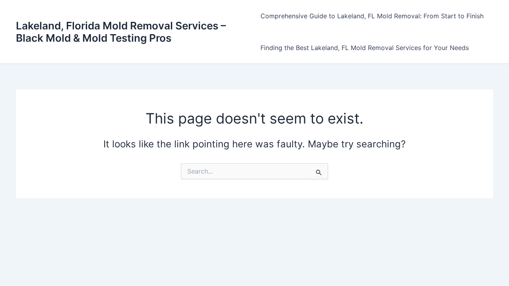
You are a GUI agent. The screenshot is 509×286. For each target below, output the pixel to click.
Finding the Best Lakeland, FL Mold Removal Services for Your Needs (364, 48)
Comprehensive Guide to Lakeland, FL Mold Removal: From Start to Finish (372, 16)
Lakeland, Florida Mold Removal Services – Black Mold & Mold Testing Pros (121, 31)
